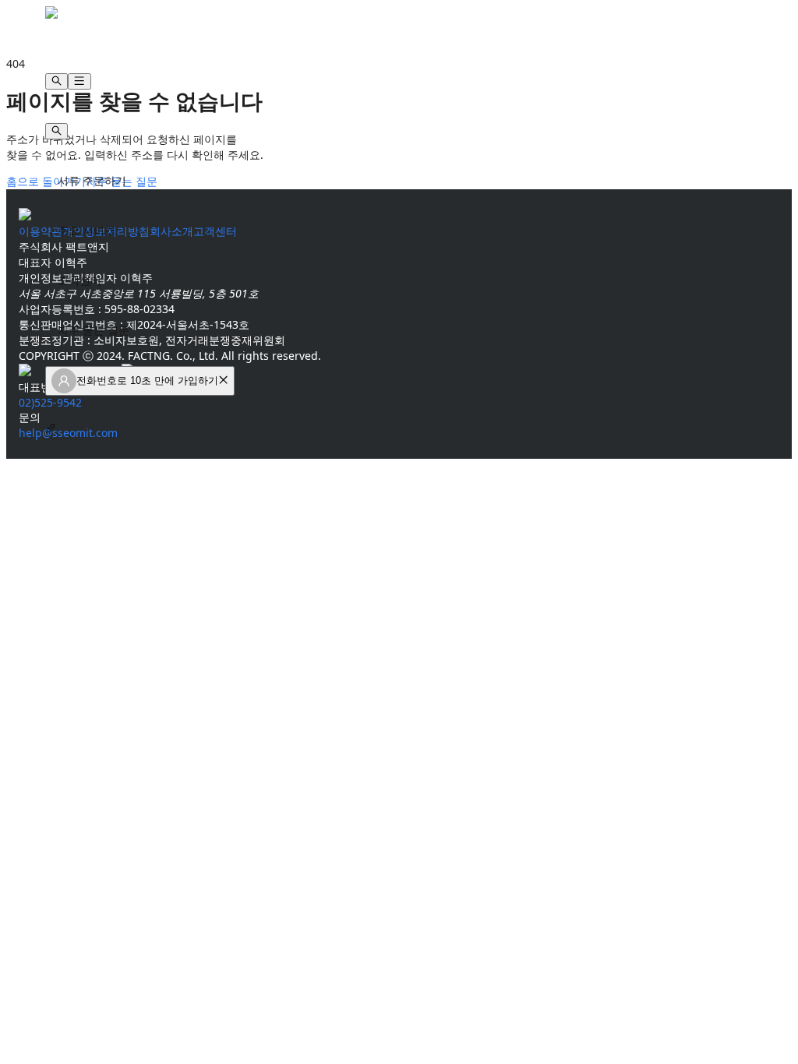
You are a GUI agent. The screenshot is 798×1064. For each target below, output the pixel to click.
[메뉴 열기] (79, 81)
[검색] (56, 81)
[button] (223, 380)
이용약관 (40, 231)
